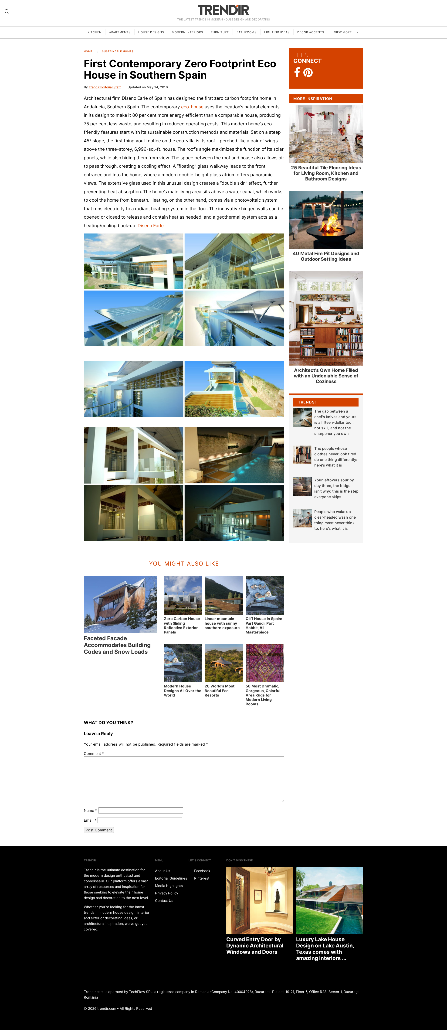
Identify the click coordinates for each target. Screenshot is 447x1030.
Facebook (201, 871)
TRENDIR (223, 10)
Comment (94, 753)
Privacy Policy (166, 893)
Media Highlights (169, 885)
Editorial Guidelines (171, 878)
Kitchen (95, 32)
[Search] (7, 11)
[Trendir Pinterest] (308, 73)
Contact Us (164, 900)
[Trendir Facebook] (297, 72)
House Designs (151, 32)
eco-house (192, 107)
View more (343, 32)
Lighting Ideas (277, 32)
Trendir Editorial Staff (105, 87)
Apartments (120, 32)
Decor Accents (310, 32)
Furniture (220, 32)
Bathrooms (247, 32)
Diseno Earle (151, 225)
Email (90, 820)
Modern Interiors (187, 32)
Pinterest (201, 878)
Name (90, 810)
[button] (184, 289)
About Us (162, 871)
